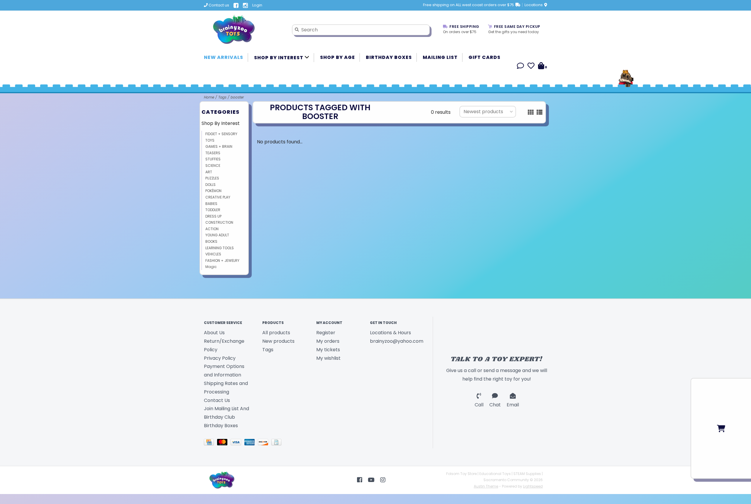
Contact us (218, 5)
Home (209, 97)
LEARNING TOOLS (219, 247)
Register (325, 332)
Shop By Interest (279, 57)
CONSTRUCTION (219, 222)
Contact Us (217, 400)
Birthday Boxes (389, 57)
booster (237, 97)
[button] (520, 66)
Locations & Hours (390, 332)
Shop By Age (337, 57)
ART (208, 171)
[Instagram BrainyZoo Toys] (383, 480)
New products (278, 341)
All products (276, 332)
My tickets (328, 349)
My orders (327, 341)
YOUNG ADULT (217, 235)
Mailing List (440, 57)
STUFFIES (213, 159)
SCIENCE (212, 165)
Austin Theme (486, 486)
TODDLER (212, 209)
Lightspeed (533, 486)
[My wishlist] (531, 66)
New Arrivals (223, 57)
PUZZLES (212, 178)
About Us (214, 332)
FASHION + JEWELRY (222, 260)
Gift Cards (484, 57)
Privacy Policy (220, 358)
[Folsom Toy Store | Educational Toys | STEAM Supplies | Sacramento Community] (243, 29)
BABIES (211, 203)
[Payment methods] (210, 443)
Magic (211, 266)
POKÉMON (213, 190)
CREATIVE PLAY (217, 197)
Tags (222, 97)
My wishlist (328, 358)
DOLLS (210, 184)
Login (257, 5)
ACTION (212, 228)
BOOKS (211, 241)
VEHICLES (213, 254)
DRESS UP (213, 216)
